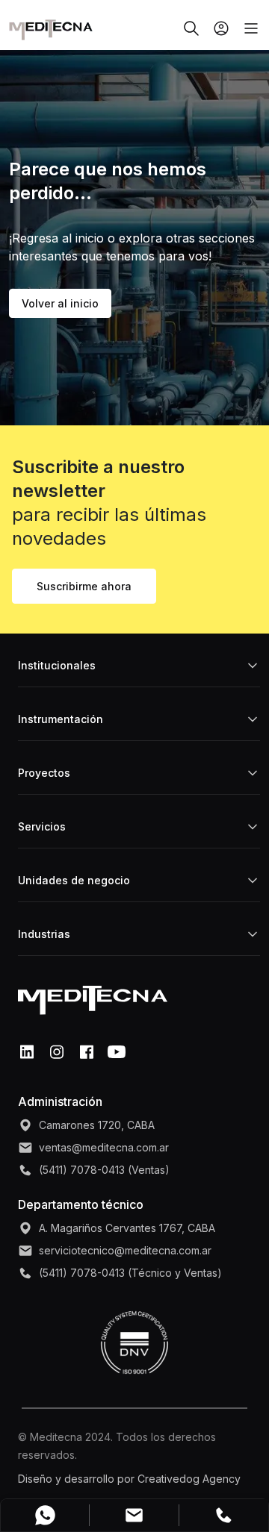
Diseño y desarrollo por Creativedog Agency (129, 1478)
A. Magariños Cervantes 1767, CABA (127, 1228)
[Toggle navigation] (245, 28)
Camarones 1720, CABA (97, 1125)
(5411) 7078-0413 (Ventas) (104, 1169)
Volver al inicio (60, 303)
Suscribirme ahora (84, 586)
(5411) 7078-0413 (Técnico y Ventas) (130, 1272)
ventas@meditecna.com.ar (104, 1147)
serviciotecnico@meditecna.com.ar (125, 1250)
